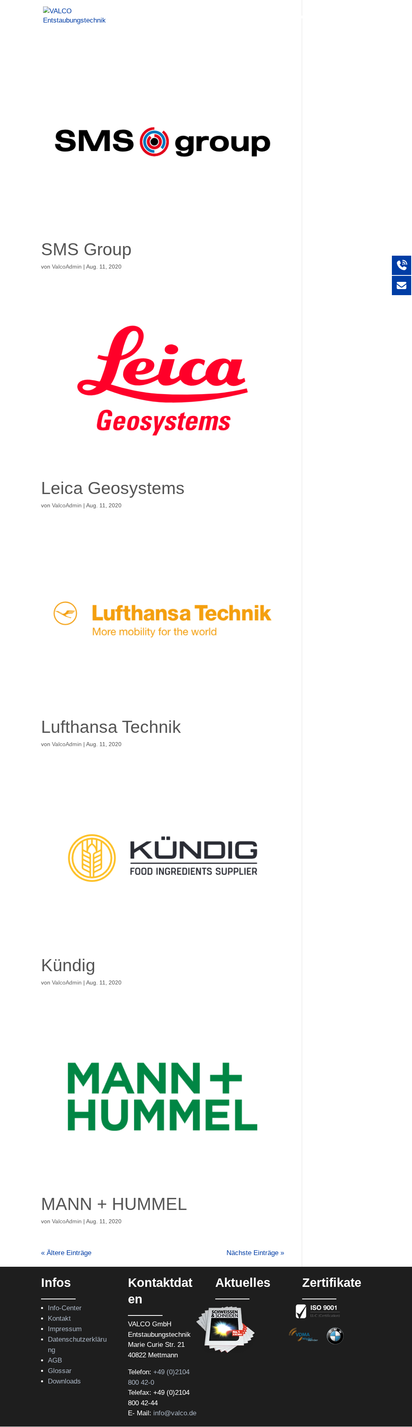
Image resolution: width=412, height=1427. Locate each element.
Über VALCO (303, 16)
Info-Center (65, 1308)
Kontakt (357, 16)
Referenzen (198, 16)
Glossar (60, 1371)
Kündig (68, 965)
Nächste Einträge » (255, 1253)
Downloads (64, 1381)
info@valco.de (174, 1413)
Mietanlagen (250, 16)
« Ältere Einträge (66, 1253)
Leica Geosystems (113, 488)
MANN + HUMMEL (114, 1204)
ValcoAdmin (67, 266)
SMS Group (86, 249)
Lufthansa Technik (111, 726)
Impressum (65, 1329)
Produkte (144, 16)
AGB (55, 1360)
